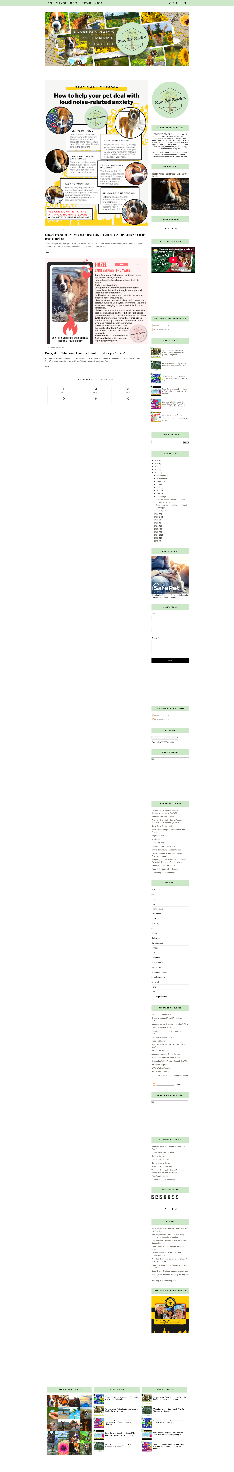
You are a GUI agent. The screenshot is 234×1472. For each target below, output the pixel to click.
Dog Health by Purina (159, 836)
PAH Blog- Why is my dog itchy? (164, 1281)
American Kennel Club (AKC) (163, 865)
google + (128, 392)
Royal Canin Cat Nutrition (161, 1167)
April (158, 494)
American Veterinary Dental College (165, 1054)
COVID (154, 953)
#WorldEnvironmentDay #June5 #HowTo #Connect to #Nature (174, 365)
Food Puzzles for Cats (160, 1176)
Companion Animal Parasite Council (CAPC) (169, 1061)
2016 (156, 529)
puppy (153, 899)
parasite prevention (159, 997)
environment (156, 914)
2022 (156, 472)
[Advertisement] (170, 294)
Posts (157, 325)
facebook (63, 392)
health (153, 919)
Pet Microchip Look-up (160, 1072)
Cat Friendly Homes (159, 1156)
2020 (156, 517)
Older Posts (107, 379)
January (159, 511)
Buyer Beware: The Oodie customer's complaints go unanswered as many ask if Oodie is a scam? (175, 418)
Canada (48, 229)
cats (47, 347)
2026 (156, 460)
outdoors (154, 928)
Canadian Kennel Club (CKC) (163, 846)
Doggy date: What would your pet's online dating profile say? (85, 353)
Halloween (155, 938)
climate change (157, 909)
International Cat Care (160, 1159)
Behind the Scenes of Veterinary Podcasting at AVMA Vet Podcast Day (174, 378)
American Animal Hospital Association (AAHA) (169, 1024)
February (160, 497)
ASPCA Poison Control (160, 1068)
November (160, 478)
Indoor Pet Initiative (159, 1041)
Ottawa (154, 933)
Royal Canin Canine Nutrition (162, 826)
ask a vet (155, 982)
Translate (170, 742)
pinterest (63, 402)
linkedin (96, 402)
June (158, 488)
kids (153, 992)
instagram (128, 402)
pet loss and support (159, 972)
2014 (156, 535)
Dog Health (155, 839)
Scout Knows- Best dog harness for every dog (169, 1271)
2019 (156, 520)
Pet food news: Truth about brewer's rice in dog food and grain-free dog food (173, 353)
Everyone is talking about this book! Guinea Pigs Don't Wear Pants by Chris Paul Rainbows (173, 404)
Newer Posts (85, 379)
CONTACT (86, 3)
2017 (156, 526)
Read (47, 252)
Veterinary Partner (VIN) (161, 1014)
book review (156, 967)
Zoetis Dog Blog (157, 843)
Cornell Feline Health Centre (162, 1152)
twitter (95, 392)
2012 (156, 541)
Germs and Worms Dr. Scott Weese (165, 1058)
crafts (153, 987)
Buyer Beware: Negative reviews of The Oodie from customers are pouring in (175, 391)
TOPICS (73, 3)
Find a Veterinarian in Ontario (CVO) (165, 1028)
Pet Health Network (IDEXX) (162, 1037)
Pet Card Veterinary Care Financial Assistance (169, 1075)
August (159, 481)
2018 (156, 523)
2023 (156, 469)
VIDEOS (98, 3)
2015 (156, 532)
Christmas (155, 958)
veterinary (155, 923)
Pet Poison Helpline (159, 1065)
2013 (156, 538)
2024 (156, 466)
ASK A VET (61, 3)
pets (153, 889)
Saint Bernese (157, 943)
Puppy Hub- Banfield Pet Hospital (164, 869)
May (158, 490)
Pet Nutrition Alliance (159, 1050)
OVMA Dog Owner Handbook (163, 873)
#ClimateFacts (157, 962)
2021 (156, 514)
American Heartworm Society (163, 816)
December (160, 475)
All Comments (160, 329)
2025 (156, 463)
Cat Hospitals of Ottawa (160, 1163)
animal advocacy (158, 977)
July (158, 485)
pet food (154, 948)
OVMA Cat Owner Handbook (163, 1180)
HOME (49, 3)
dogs (153, 894)
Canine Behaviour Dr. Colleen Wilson (166, 850)
